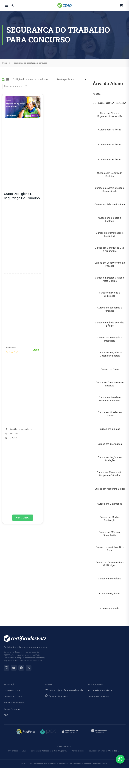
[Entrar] (12, 5)
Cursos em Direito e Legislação (109, 294)
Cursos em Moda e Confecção (110, 519)
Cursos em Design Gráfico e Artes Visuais (109, 279)
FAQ (6, 715)
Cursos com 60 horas (109, 144)
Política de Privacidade (100, 690)
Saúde (24, 751)
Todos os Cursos (12, 690)
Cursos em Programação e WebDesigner (110, 564)
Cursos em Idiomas (109, 429)
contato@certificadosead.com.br (66, 690)
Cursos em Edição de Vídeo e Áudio (109, 324)
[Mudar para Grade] (3, 79)
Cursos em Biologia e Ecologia (109, 219)
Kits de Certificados (14, 702)
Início (4, 63)
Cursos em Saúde (109, 608)
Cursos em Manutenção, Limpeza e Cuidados (110, 474)
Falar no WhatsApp (58, 696)
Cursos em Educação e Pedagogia (110, 339)
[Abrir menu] (6, 5)
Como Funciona (12, 709)
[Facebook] (21, 668)
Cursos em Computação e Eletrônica (109, 234)
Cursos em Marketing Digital (110, 488)
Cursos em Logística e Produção (110, 459)
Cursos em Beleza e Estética (110, 204)
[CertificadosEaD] (64, 5)
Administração (78, 751)
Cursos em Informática (110, 444)
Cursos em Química (109, 593)
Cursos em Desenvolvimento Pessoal (110, 264)
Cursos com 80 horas (109, 159)
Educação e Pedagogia (41, 751)
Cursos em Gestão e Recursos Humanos (110, 399)
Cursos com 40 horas (109, 129)
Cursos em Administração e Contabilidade (109, 190)
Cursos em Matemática (109, 503)
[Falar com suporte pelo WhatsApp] (120, 759)
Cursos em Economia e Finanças (109, 309)
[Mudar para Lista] (7, 79)
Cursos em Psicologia (109, 578)
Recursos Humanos (96, 751)
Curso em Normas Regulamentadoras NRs (109, 115)
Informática (13, 751)
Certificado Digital (13, 696)
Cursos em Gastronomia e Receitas (109, 384)
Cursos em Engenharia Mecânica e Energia (110, 354)
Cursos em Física (110, 369)
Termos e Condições (98, 696)
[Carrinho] (121, 5)
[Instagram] (6, 668)
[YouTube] (14, 668)
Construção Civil (61, 751)
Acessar (97, 93)
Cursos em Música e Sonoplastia (110, 534)
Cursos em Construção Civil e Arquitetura (109, 249)
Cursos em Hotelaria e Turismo (110, 414)
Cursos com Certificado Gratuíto (109, 175)
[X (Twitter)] (28, 668)
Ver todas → (113, 751)
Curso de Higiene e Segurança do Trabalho (22, 196)
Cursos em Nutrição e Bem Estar (109, 549)
